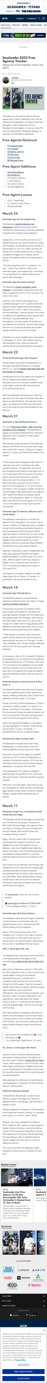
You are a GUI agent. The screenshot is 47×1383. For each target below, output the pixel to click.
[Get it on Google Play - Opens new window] (31, 1316)
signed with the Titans (34, 1060)
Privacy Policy (20, 1360)
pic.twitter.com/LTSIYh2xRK (28, 903)
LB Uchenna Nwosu (15, 172)
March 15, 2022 (34, 1040)
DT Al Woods (12, 149)
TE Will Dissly (13, 154)
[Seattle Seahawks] (23, 1326)
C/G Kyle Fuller (13, 157)
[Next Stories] (42, 1242)
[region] (23, 1355)
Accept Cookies (23, 1378)
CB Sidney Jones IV (15, 151)
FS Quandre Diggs (15, 146)
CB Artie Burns (13, 175)
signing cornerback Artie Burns (16, 604)
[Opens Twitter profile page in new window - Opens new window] (12, 83)
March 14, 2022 (29, 906)
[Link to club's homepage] (5, 17)
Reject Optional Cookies (24, 1371)
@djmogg (12, 903)
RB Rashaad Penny (15, 160)
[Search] (39, 18)
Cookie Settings (23, 1365)
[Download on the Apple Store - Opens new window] (15, 1315)
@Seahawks (13, 894)
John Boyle (15, 78)
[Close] (44, 1330)
